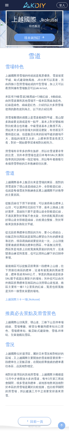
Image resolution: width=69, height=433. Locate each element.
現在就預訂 (34, 38)
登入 (62, 5)
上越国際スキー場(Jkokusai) (22, 299)
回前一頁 (34, 421)
